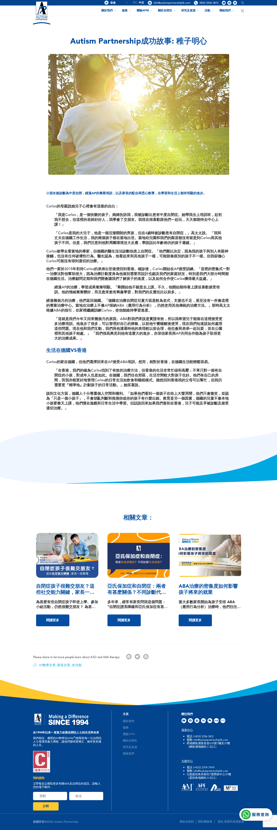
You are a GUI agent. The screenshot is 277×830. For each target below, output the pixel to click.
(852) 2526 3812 (209, 2)
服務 (125, 10)
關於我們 (107, 10)
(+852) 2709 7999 (204, 767)
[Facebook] (229, 3)
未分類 (77, 665)
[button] (241, 2)
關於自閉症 (165, 10)
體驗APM (143, 10)
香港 (117, 2)
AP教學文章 (47, 665)
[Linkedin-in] (203, 720)
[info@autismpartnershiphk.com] (150, 3)
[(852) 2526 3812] (196, 3)
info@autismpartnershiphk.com (172, 2)
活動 (207, 10)
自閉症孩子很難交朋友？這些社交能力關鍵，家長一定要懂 (65, 592)
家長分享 (63, 665)
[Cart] (242, 10)
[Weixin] (209, 720)
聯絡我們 (225, 10)
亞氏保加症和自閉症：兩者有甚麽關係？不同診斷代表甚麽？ (136, 592)
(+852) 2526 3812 (203, 736)
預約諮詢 (38, 778)
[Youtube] (224, 3)
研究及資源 (188, 10)
